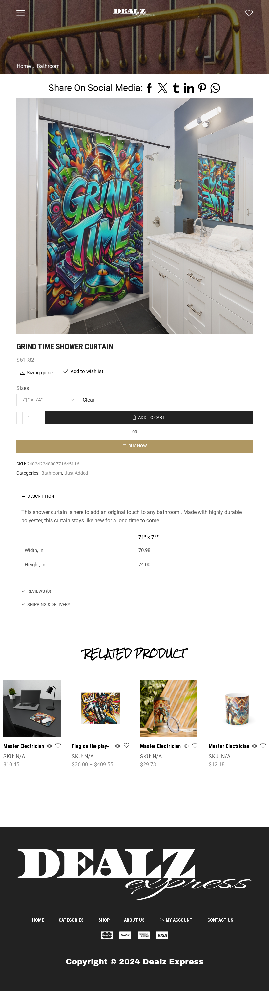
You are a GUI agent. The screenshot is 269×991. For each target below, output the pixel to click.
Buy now (137, 446)
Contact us (220, 920)
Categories (71, 920)
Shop (104, 920)
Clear (88, 400)
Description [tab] (40, 496)
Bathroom (51, 473)
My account (179, 920)
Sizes (22, 388)
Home (38, 920)
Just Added (76, 473)
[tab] (134, 496)
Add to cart (151, 417)
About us (134, 920)
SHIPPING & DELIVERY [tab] (48, 604)
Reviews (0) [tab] (39, 591)
